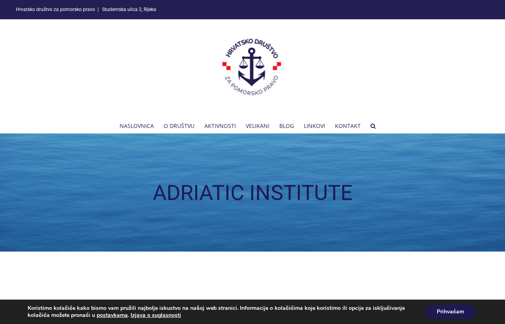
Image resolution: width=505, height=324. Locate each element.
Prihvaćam (450, 311)
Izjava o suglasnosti (156, 315)
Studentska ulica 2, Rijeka (128, 9)
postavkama (112, 315)
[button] (373, 125)
